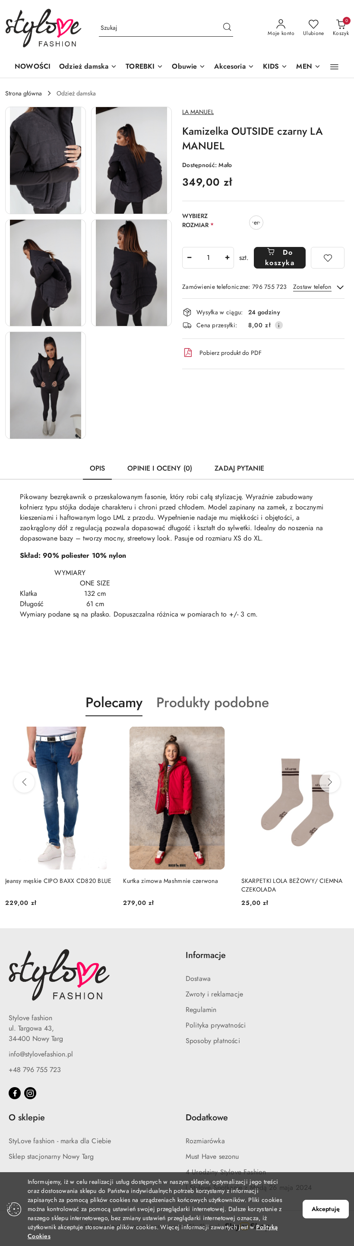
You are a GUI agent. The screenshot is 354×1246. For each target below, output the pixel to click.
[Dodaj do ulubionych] (328, 258)
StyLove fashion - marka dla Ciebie (60, 1141)
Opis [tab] (97, 468)
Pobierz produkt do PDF (230, 352)
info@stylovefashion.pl (41, 1054)
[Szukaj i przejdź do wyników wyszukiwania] (227, 28)
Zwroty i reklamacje (214, 994)
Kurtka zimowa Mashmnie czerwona (170, 880)
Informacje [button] (206, 955)
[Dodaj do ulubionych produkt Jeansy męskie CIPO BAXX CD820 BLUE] (102, 736)
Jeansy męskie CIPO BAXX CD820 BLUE (58, 880)
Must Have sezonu (212, 1156)
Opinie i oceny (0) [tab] (159, 468)
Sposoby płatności (213, 1041)
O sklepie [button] (27, 1117)
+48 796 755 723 (35, 1070)
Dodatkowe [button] (207, 1117)
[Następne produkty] (330, 782)
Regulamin (201, 1010)
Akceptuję (326, 1209)
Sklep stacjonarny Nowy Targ (51, 1156)
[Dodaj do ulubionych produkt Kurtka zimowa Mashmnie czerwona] (221, 736)
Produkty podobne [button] (212, 702)
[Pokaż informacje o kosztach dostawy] (279, 325)
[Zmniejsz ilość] (189, 257)
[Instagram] (30, 1093)
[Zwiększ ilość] (227, 257)
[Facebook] (15, 1093)
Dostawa (198, 979)
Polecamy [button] (113, 702)
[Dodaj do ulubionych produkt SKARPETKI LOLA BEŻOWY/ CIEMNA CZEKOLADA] (338, 736)
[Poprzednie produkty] (24, 782)
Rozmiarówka (205, 1141)
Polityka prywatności (216, 1025)
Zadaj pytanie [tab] (239, 468)
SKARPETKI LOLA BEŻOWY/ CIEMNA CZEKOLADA (292, 885)
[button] (88, 67)
